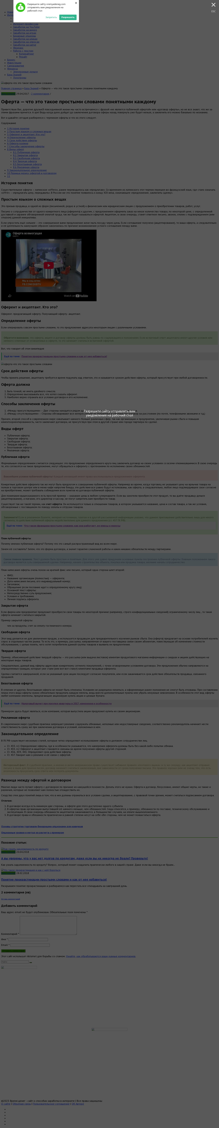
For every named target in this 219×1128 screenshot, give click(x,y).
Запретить (51, 17)
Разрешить (67, 17)
